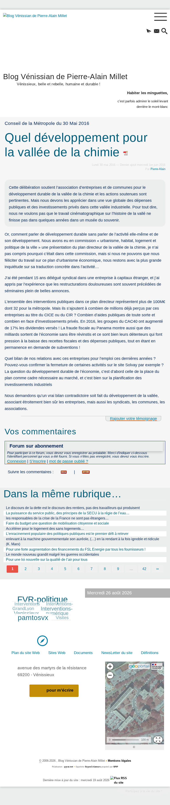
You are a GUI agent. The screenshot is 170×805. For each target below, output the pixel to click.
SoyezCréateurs (93, 767)
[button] (149, 31)
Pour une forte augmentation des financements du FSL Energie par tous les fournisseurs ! (75, 549)
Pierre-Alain (158, 169)
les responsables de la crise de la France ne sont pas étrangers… (57, 518)
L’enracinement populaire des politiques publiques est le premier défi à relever (67, 534)
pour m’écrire (59, 690)
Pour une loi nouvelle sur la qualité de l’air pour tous (46, 559)
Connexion (16, 461)
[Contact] (156, 31)
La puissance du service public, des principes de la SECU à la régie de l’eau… (67, 513)
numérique (57, 613)
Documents (83, 653)
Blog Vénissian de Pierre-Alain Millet (65, 79)
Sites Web (56, 653)
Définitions (149, 653)
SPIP (115, 767)
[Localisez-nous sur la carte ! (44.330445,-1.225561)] (42, 640)
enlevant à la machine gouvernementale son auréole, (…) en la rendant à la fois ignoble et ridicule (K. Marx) (82, 541)
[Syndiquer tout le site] (118, 780)
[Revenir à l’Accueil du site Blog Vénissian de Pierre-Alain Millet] (37, 39)
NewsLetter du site (116, 653)
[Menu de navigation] (160, 17)
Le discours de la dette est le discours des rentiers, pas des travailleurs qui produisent (73, 508)
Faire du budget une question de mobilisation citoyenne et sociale (57, 523)
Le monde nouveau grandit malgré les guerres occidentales (52, 554)
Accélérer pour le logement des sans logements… (45, 528)
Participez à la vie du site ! (144, 791)
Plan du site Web (26, 653)
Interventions (27, 603)
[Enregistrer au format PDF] (125, 152)
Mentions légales (119, 760)
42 (144, 569)
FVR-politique (42, 599)
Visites (62, 617)
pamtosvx (33, 618)
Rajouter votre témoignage (133, 418)
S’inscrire (37, 461)
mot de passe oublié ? (68, 461)
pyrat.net (68, 767)
